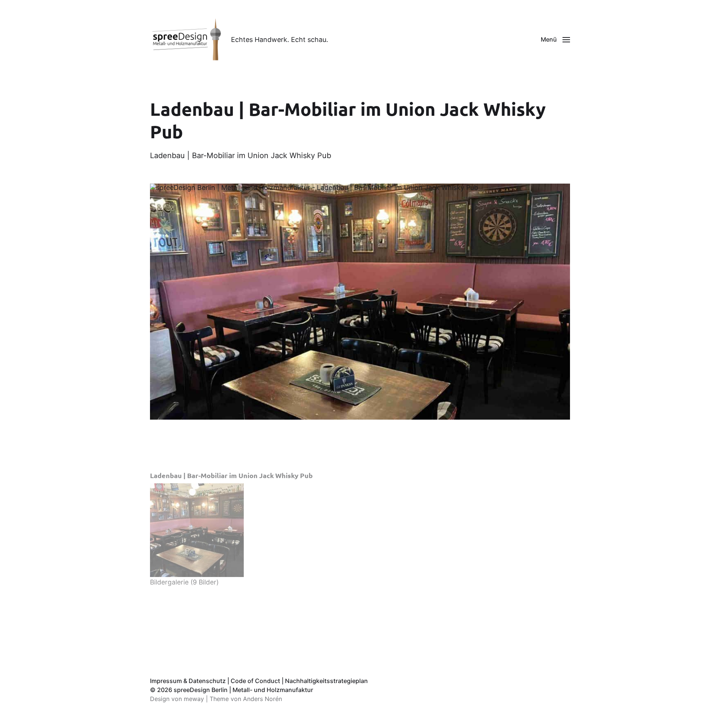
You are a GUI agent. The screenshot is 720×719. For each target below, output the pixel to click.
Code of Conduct (255, 681)
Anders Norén (262, 699)
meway (194, 699)
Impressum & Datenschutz (188, 681)
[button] (555, 39)
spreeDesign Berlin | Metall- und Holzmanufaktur (243, 690)
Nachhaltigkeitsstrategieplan (326, 681)
